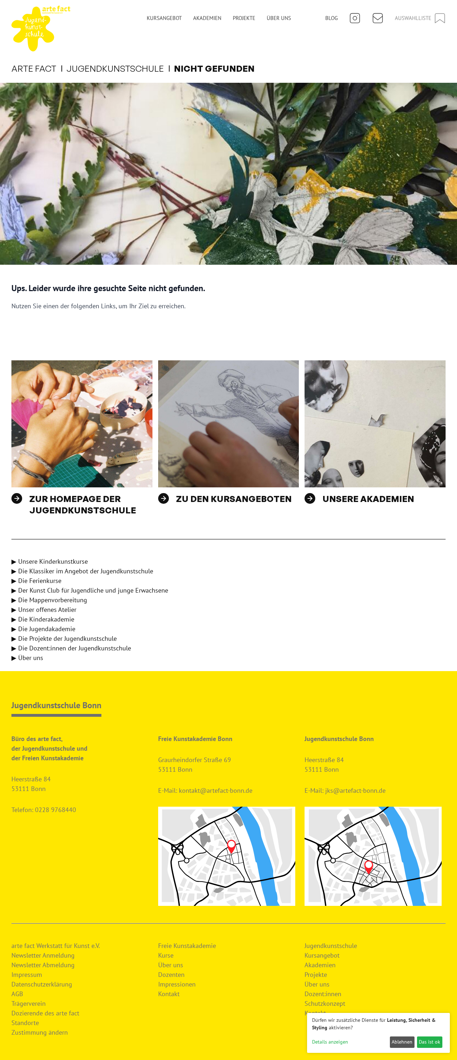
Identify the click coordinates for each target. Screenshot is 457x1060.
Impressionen (177, 984)
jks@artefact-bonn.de (355, 790)
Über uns (279, 18)
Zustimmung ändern (39, 1032)
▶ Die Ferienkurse (36, 581)
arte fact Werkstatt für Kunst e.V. (55, 946)
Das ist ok (429, 1042)
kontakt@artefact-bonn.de (215, 790)
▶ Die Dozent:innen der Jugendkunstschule (71, 648)
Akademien (207, 18)
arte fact (33, 68)
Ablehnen (402, 1042)
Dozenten (171, 974)
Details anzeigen (330, 1042)
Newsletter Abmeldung (43, 965)
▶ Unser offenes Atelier (43, 609)
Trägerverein (28, 1003)
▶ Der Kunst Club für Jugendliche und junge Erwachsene (89, 590)
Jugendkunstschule (115, 68)
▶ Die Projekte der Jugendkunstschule (64, 638)
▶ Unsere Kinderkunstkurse (49, 561)
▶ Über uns (27, 658)
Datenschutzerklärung (41, 984)
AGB (17, 994)
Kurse (166, 955)
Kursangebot (164, 18)
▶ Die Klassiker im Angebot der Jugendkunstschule (82, 571)
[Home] (40, 28)
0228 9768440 (55, 810)
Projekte (244, 18)
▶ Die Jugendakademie (43, 629)
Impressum (26, 974)
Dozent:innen (323, 994)
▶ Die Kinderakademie (42, 619)
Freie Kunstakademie (187, 946)
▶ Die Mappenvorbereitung (49, 600)
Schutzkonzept (325, 1003)
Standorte (25, 1023)
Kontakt (169, 994)
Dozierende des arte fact (45, 1013)
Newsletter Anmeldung (43, 955)
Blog (331, 18)
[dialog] (378, 1033)
